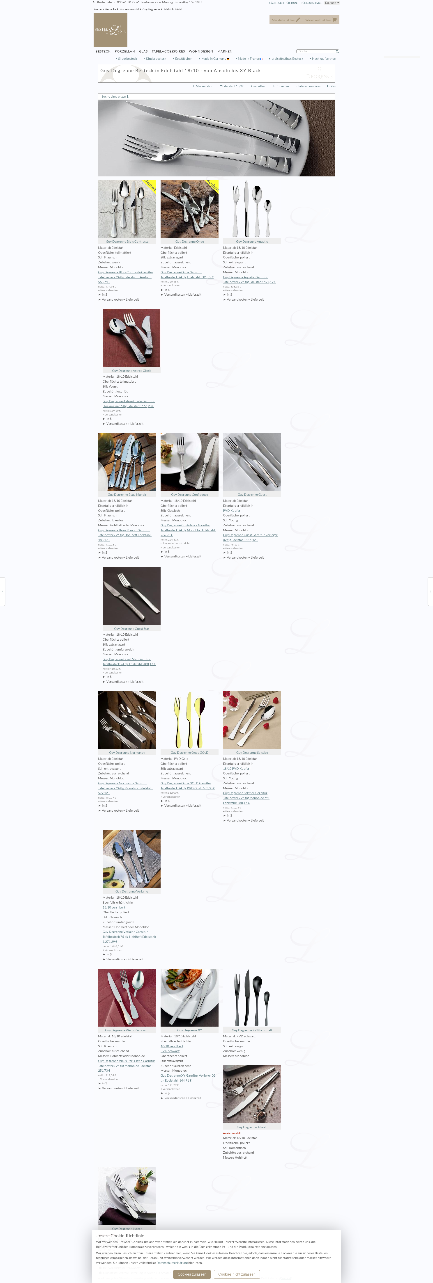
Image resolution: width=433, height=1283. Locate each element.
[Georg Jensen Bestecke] (2, 591)
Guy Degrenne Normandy (127, 752)
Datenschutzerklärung (172, 1263)
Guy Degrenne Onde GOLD (190, 752)
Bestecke (110, 9)
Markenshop (204, 86)
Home (97, 9)
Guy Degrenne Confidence (189, 494)
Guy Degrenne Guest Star (131, 628)
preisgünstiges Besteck (287, 58)
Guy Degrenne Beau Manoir (127, 494)
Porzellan (282, 86)
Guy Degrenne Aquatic (252, 241)
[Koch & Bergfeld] (430, 591)
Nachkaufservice (324, 58)
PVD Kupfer (231, 510)
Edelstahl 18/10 (173, 9)
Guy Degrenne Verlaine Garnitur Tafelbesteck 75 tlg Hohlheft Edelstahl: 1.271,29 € (129, 936)
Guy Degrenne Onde (189, 241)
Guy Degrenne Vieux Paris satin (127, 1030)
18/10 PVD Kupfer (236, 768)
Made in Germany (214, 58)
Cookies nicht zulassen (237, 1274)
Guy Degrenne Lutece (127, 1228)
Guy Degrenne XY (189, 1030)
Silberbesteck (127, 58)
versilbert (260, 86)
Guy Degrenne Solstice (252, 752)
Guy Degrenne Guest (252, 494)
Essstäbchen (183, 58)
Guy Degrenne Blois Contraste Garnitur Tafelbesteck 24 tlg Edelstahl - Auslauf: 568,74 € (125, 277)
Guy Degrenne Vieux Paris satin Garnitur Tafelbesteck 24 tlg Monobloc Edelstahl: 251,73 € (126, 1066)
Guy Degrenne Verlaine (131, 891)
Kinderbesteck (156, 58)
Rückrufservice (311, 2)
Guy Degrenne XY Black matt (252, 1030)
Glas (332, 86)
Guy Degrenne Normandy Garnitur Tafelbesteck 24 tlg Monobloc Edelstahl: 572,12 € (125, 788)
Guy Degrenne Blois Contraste (127, 241)
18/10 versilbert (114, 907)
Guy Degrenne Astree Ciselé (131, 370)
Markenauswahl (129, 9)
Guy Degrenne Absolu (252, 1127)
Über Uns (292, 2)
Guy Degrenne (151, 9)
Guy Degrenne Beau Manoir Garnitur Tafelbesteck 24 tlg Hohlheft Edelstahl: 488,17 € (125, 535)
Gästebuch (276, 2)
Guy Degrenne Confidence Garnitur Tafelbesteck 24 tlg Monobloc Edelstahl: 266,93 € (188, 530)
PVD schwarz (170, 1051)
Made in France (249, 58)
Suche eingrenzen (114, 96)
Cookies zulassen (192, 1274)
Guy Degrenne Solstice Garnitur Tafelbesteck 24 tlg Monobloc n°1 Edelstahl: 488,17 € (246, 798)
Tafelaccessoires (309, 86)
